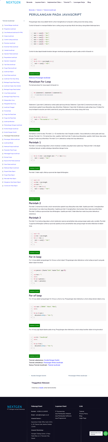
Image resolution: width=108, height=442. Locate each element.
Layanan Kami (40, 2)
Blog (89, 2)
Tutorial (39, 10)
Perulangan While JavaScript (78, 376)
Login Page (82, 418)
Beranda (29, 2)
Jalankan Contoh (34, 74)
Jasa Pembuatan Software (63, 416)
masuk (41, 388)
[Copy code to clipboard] (104, 33)
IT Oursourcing (59, 411)
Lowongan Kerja (79, 2)
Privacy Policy (83, 414)
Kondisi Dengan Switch (38, 376)
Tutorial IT (67, 2)
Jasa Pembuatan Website (63, 414)
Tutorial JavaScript (50, 10)
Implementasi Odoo (54, 2)
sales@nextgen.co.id (42, 415)
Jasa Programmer (60, 418)
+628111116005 (42, 411)
